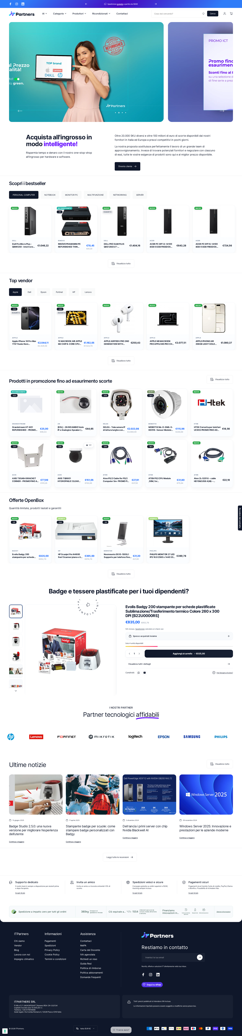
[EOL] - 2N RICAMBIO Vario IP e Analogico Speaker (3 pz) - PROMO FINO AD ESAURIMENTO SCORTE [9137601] (71, 428)
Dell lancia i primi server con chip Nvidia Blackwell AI (145, 828)
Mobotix (152, 424)
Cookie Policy (52, 954)
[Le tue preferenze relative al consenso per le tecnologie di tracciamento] (5, 1031)
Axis (14, 475)
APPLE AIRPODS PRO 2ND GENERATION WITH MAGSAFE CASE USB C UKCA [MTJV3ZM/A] (116, 342)
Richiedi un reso (88, 959)
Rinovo (61, 241)
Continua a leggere (16, 842)
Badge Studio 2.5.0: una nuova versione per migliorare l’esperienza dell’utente (33, 830)
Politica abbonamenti (91, 972)
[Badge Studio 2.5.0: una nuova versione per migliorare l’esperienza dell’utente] (36, 794)
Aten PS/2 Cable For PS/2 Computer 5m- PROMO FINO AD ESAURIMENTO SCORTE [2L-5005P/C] (116, 480)
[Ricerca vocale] (203, 13)
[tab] (23, 195)
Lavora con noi (22, 954)
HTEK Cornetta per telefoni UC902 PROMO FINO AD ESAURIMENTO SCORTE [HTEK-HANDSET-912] (207, 428)
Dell (14, 241)
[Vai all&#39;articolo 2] (16, 626)
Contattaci (86, 941)
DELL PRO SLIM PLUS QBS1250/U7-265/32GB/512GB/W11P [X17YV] (115, 245)
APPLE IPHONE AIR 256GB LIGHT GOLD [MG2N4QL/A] (205, 342)
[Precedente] (86, 4)
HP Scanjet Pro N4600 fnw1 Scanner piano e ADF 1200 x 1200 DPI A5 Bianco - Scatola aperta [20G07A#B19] (70, 555)
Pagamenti (50, 941)
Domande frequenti (90, 977)
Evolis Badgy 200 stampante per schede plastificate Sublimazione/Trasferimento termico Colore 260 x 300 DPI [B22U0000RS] (25, 555)
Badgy (15, 551)
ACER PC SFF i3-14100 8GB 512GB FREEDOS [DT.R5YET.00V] (161, 245)
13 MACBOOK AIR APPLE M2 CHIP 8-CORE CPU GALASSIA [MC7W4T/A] (70, 342)
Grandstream (18, 424)
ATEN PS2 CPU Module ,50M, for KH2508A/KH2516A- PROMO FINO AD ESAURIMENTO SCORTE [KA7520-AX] (160, 479)
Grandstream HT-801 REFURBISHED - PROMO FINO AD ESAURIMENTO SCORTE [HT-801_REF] (24, 428)
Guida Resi (86, 963)
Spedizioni (50, 945)
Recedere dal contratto (240, 518)
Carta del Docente (90, 950)
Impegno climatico (24, 959)
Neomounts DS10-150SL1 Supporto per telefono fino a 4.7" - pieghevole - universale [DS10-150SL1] (117, 555)
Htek (196, 424)
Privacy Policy (52, 950)
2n (59, 424)
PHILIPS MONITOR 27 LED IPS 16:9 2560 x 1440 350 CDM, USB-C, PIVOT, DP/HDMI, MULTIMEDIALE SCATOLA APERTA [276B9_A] (162, 555)
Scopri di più (20, 893)
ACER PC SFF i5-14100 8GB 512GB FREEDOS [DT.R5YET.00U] (207, 245)
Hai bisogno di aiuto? (225, 673)
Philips (153, 551)
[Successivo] (156, 4)
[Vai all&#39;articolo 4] (16, 656)
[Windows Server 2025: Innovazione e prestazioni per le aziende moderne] (206, 794)
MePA (83, 945)
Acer (152, 241)
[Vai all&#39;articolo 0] (16, 611)
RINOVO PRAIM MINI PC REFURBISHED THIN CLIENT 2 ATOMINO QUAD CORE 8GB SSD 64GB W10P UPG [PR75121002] (71, 245)
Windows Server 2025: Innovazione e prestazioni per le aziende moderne (205, 828)
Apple (15, 338)
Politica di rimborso (90, 968)
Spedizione (140, 629)
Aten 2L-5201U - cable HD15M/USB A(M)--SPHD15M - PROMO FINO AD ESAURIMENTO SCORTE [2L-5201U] (206, 480)
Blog (16, 950)
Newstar (108, 551)
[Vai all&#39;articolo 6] (16, 686)
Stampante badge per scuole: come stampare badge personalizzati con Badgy (90, 830)
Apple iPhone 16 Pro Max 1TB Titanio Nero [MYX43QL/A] (24, 342)
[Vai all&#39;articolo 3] (16, 641)
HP (59, 551)
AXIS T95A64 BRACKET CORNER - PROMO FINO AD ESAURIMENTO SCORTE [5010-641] (25, 479)
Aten (105, 475)
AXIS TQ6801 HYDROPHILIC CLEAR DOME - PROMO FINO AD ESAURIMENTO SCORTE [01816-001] (70, 479)
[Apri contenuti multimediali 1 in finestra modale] (71, 650)
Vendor (18, 945)
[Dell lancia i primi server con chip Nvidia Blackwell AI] (149, 794)
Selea (105, 424)
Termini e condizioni (55, 959)
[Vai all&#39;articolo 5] (16, 671)
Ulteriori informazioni (223, 912)
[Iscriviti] (200, 957)
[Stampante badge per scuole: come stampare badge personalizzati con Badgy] (92, 794)
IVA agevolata (87, 954)
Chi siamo (19, 941)
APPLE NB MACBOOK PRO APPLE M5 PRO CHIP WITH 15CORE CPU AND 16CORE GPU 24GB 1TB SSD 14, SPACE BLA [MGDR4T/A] (162, 342)
